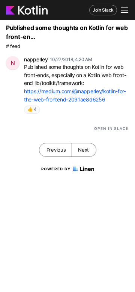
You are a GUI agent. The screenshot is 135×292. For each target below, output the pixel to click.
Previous (56, 150)
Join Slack (103, 10)
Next (83, 150)
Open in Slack (111, 128)
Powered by (56, 169)
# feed (13, 46)
